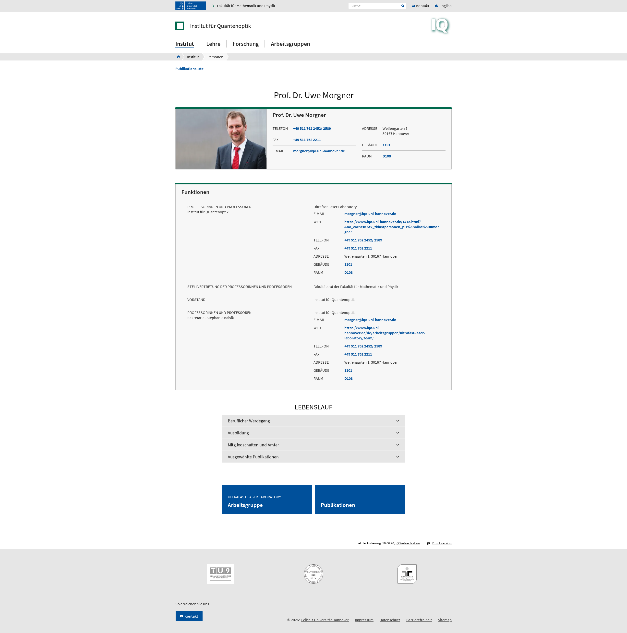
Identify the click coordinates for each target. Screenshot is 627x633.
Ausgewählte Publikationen (253, 457)
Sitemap (445, 619)
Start (403, 6)
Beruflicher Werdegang (249, 421)
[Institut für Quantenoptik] (176, 56)
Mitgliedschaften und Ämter (253, 445)
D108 (387, 156)
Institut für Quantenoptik (220, 26)
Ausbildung (238, 433)
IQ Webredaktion (408, 543)
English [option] (446, 5)
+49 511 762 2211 (307, 139)
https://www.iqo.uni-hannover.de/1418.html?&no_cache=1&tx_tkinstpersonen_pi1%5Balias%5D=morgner (391, 226)
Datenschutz (390, 619)
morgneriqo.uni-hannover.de (319, 150)
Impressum (364, 619)
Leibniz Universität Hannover (325, 619)
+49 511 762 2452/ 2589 (312, 128)
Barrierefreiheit (419, 619)
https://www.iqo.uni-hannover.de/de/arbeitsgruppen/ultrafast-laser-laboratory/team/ (384, 332)
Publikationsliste (189, 68)
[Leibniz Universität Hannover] (190, 5)
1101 (386, 144)
